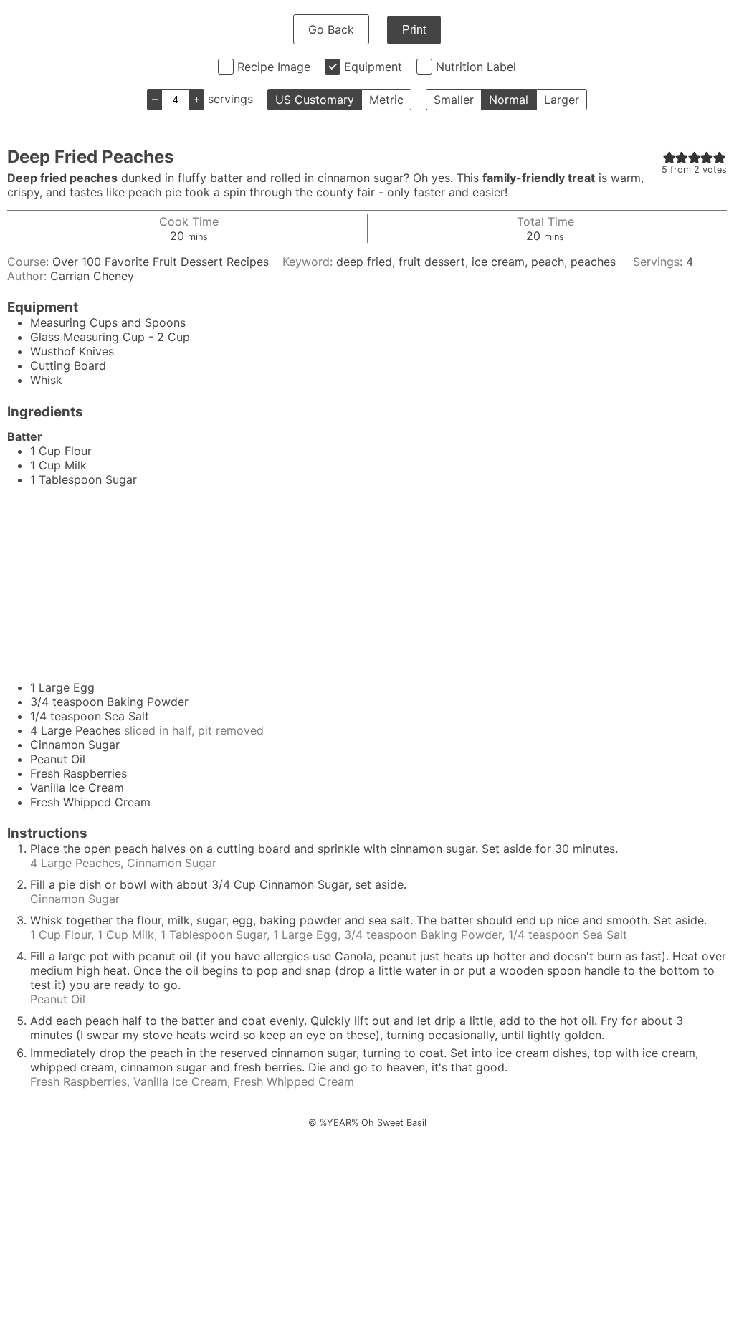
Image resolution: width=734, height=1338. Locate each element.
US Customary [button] (314, 99)
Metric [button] (386, 99)
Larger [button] (561, 99)
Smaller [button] (454, 99)
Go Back (331, 29)
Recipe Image (273, 66)
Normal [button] (508, 99)
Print (414, 30)
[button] (669, 157)
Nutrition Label (476, 66)
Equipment (373, 66)
